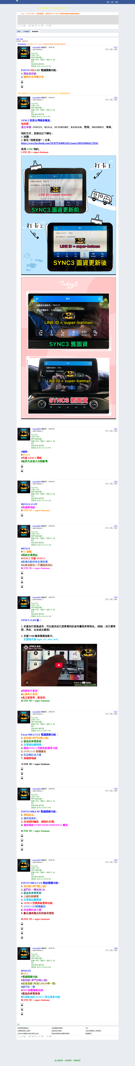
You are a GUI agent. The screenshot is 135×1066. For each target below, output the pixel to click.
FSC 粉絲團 (53, 8)
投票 (103, 26)
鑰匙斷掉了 (89, 1033)
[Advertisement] (68, 19)
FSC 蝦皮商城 (42, 8)
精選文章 (71, 8)
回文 (111, 49)
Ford (22, 13)
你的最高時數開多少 (23, 1028)
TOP (107, 49)
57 (36, 25)
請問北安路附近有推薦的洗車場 (60, 1033)
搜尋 (108, 2)
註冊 (112, 2)
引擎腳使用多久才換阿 (24, 1030)
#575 (115, 526)
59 (42, 25)
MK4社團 (62, 8)
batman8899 (36, 47)
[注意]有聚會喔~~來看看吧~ (93, 1030)
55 (30, 25)
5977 (87, 1028)
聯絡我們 (77, 1060)
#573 (115, 429)
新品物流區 (40, 13)
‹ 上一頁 (22, 25)
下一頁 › (49, 25)
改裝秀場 (79, 8)
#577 (115, 712)
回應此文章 (112, 26)
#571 (115, 47)
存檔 (17, 39)
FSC (19, 14)
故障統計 (88, 8)
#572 (115, 97)
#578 (115, 788)
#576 (115, 597)
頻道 (19, 31)
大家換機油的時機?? (57, 1028)
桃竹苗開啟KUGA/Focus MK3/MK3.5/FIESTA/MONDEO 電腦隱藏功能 (44, 93)
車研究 (95, 8)
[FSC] (17, 1)
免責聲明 (68, 1060)
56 (33, 25)
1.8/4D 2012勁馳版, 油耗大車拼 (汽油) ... (29, 1033)
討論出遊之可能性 (57, 1030)
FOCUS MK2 (30, 13)
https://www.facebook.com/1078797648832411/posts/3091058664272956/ (59, 143)
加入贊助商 (59, 1060)
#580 (115, 948)
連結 (115, 49)
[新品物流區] (22, 44)
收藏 (21, 39)
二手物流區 (26, 31)
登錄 (116, 2)
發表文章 (93, 26)
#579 (115, 860)
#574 (115, 481)
